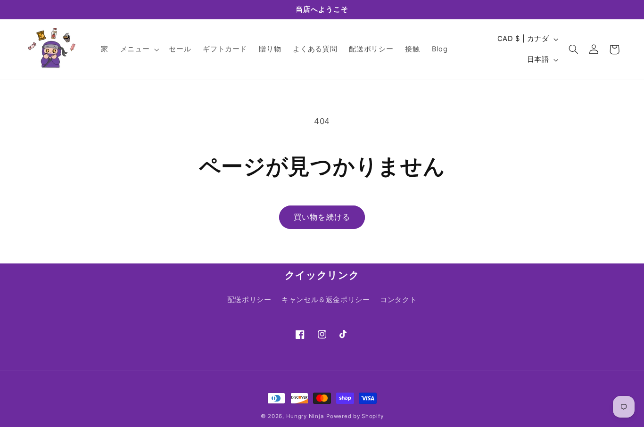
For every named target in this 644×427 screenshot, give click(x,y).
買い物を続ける (322, 217)
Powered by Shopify (354, 416)
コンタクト (398, 300)
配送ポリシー (249, 300)
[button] (138, 49)
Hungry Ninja (305, 416)
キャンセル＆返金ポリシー (325, 300)
